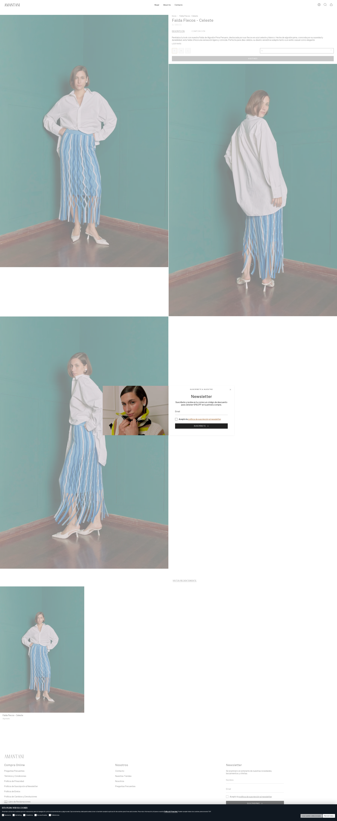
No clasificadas (42, 815)
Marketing (18, 815)
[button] (157, 5)
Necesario (7, 815)
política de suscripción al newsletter (204, 419)
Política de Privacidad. (171, 811)
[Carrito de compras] (331, 5)
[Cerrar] (230, 389)
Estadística (29, 815)
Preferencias (55, 815)
